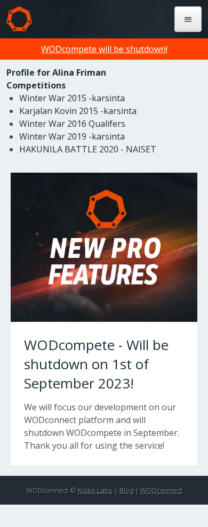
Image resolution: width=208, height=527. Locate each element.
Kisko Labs (95, 490)
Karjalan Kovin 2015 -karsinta (78, 111)
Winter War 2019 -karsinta (72, 136)
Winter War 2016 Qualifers (72, 123)
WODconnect (161, 490)
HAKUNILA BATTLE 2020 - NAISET (87, 149)
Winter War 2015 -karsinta (72, 98)
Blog (126, 490)
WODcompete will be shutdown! (104, 49)
